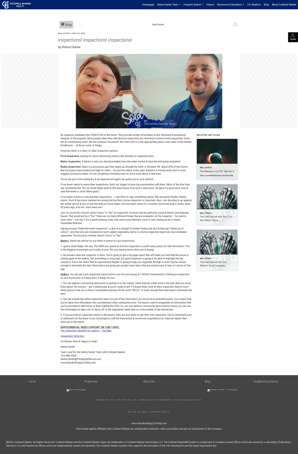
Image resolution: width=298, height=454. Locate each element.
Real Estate (64, 33)
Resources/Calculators (231, 6)
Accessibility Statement (155, 400)
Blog (266, 4)
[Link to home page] (18, 4)
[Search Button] (235, 24)
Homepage (148, 4)
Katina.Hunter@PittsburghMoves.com (81, 359)
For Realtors (254, 4)
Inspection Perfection (72, 336)
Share (293, 39)
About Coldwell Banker (284, 4)
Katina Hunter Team (169, 6)
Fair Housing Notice (188, 400)
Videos (210, 4)
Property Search (193, 6)
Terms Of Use (105, 400)
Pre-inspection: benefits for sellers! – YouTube (86, 330)
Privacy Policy (126, 400)
